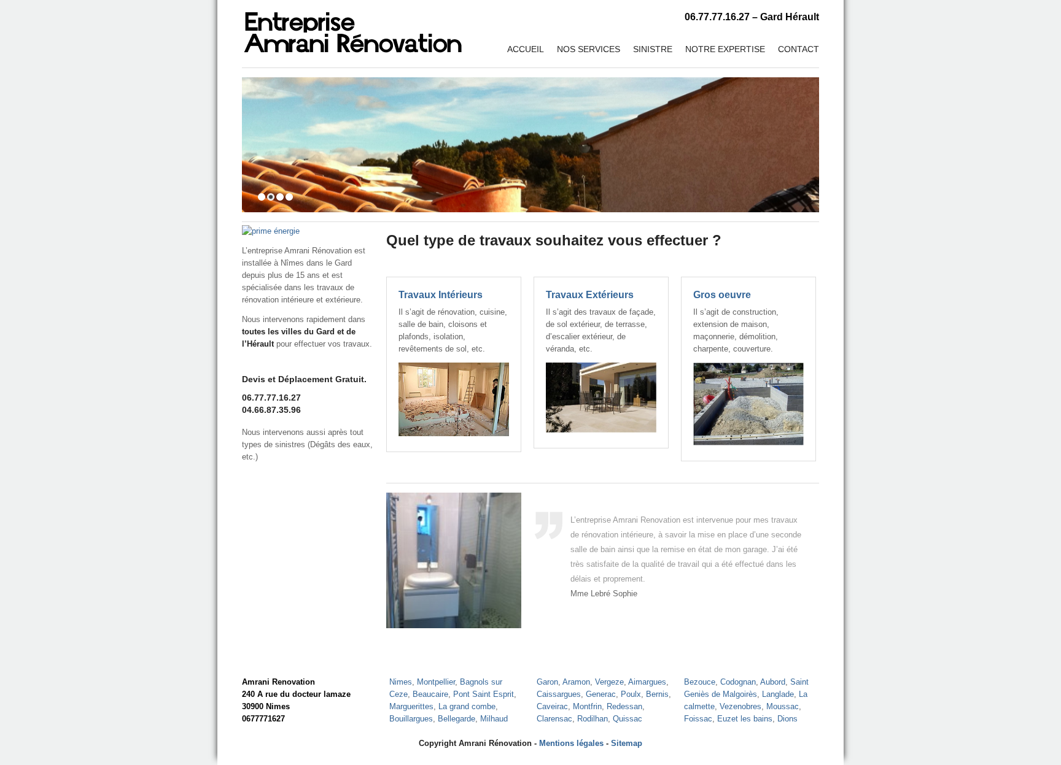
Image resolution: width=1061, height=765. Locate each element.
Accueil (525, 49)
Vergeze (609, 681)
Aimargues (647, 681)
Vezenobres (740, 706)
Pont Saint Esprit (483, 694)
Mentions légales (571, 743)
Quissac (627, 718)
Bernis (657, 694)
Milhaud (494, 718)
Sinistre (652, 49)
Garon (547, 681)
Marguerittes (411, 706)
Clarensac (554, 718)
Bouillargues (411, 718)
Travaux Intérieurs (440, 295)
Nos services (588, 49)
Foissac (698, 718)
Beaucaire (430, 694)
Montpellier (436, 681)
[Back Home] (353, 27)
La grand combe (467, 706)
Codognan (738, 681)
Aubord (772, 681)
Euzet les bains (744, 718)
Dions (787, 718)
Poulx (631, 694)
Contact (798, 49)
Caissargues (559, 694)
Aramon (576, 681)
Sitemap (626, 743)
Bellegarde (456, 718)
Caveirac (552, 706)
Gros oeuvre (722, 295)
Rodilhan (592, 718)
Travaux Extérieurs (590, 295)
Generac (601, 694)
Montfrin (587, 706)
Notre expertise (725, 49)
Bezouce (699, 681)
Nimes (400, 681)
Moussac (782, 706)
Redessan (624, 706)
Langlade (778, 694)
